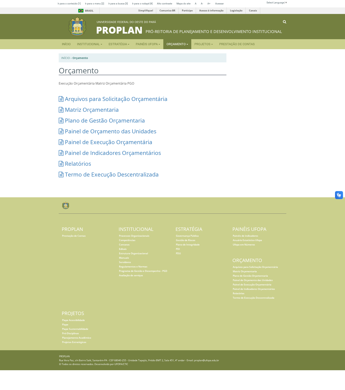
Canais (253, 10)
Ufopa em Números (244, 244)
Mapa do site (183, 3)
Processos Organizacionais (134, 235)
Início (65, 58)
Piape (65, 324)
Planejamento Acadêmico (76, 337)
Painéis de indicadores (245, 235)
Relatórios (77, 163)
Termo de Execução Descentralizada (111, 174)
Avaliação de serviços (131, 275)
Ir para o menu (94, 3)
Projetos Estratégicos (74, 342)
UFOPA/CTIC (121, 364)
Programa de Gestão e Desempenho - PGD (143, 271)
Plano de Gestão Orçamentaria (104, 120)
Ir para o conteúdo (69, 3)
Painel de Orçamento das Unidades (109, 131)
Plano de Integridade (188, 244)
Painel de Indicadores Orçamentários (112, 153)
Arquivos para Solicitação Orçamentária (115, 99)
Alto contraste (164, 3)
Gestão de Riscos (185, 240)
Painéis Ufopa (147, 44)
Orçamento (176, 44)
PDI (178, 249)
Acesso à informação (211, 10)
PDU (178, 253)
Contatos (124, 244)
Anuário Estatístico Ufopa (247, 240)
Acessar (219, 3)
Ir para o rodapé (142, 3)
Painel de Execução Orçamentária (107, 142)
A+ (208, 3)
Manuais (124, 257)
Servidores (125, 262)
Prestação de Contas (237, 44)
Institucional (89, 44)
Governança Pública (187, 235)
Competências (127, 240)
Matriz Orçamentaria (91, 109)
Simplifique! (145, 10)
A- (202, 3)
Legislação (236, 10)
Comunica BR (167, 10)
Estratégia (118, 44)
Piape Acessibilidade (73, 320)
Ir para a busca (118, 3)
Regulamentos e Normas (133, 266)
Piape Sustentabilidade (75, 329)
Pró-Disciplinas (70, 333)
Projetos (202, 44)
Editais (123, 249)
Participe (187, 10)
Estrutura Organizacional (133, 253)
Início (66, 44)
